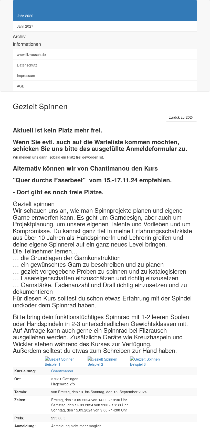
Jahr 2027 (25, 26)
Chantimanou (62, 370)
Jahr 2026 (25, 15)
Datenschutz (27, 65)
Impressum (26, 75)
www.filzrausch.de (32, 54)
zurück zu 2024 (181, 117)
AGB (21, 85)
